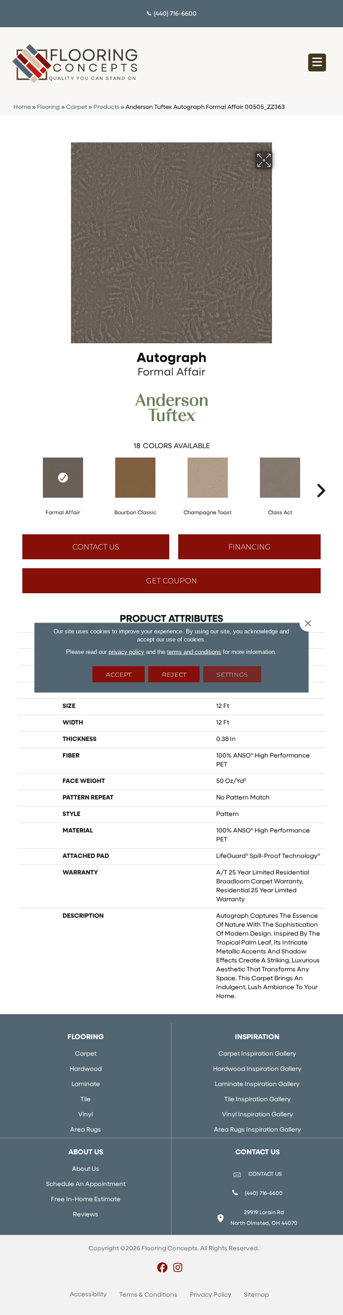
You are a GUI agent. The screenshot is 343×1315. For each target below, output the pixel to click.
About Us (85, 1169)
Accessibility (88, 1294)
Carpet (76, 107)
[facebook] (162, 1268)
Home (22, 107)
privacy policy (126, 652)
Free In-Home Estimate (86, 1199)
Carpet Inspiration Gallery (257, 1054)
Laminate (85, 1084)
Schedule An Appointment (85, 1184)
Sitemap (256, 1295)
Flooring (48, 107)
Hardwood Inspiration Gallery (257, 1069)
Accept (118, 674)
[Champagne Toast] (208, 477)
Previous (22, 477)
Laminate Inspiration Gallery (257, 1084)
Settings (232, 674)
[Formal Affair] (63, 477)
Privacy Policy (210, 1295)
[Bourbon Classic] (135, 477)
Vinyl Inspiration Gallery (257, 1114)
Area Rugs (85, 1130)
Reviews (85, 1214)
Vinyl (85, 1114)
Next (320, 477)
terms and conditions (194, 652)
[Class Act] (280, 477)
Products (106, 107)
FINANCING (249, 547)
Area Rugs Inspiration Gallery (257, 1130)
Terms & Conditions (148, 1295)
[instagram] (178, 1268)
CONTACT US (265, 1174)
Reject (174, 674)
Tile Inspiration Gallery (257, 1099)
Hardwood (86, 1069)
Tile (85, 1099)
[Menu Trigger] (317, 62)
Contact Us (95, 547)
